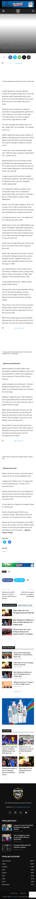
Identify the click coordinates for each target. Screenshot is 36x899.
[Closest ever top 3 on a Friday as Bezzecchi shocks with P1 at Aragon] (7, 631)
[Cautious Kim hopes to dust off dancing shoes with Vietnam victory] (9, 761)
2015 (9, 571)
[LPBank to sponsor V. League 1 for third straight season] (7, 684)
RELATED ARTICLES (9, 605)
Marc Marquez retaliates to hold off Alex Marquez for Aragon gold (23, 622)
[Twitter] (15, 57)
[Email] (24, 57)
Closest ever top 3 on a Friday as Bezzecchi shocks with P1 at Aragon (23, 631)
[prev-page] (3, 639)
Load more (17, 691)
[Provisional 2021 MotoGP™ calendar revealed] (7, 847)
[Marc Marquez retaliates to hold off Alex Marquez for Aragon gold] (7, 622)
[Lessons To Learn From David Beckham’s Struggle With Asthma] (7, 827)
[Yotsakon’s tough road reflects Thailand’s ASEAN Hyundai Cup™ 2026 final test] (9, 740)
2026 (4, 615)
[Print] (29, 57)
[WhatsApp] (20, 57)
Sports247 (15, 896)
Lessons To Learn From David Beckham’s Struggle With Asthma (23, 827)
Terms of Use (14, 893)
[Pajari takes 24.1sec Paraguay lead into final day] (7, 612)
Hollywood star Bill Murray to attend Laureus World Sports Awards (9, 595)
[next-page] (6, 639)
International (9, 15)
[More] (28, 580)
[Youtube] (26, 813)
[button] (3, 11)
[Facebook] (10, 57)
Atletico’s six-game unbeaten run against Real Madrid (27, 594)
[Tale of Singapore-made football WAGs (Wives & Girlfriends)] (6, 837)
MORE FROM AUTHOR (25, 605)
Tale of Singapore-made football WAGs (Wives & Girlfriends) (22, 837)
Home (2, 15)
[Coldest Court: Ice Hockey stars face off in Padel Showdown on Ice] (26, 740)
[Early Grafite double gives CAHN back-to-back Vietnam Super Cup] (7, 655)
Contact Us (23, 893)
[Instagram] (15, 813)
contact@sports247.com (22, 807)
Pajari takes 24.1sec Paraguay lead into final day (25, 770)
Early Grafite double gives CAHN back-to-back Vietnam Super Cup (23, 654)
